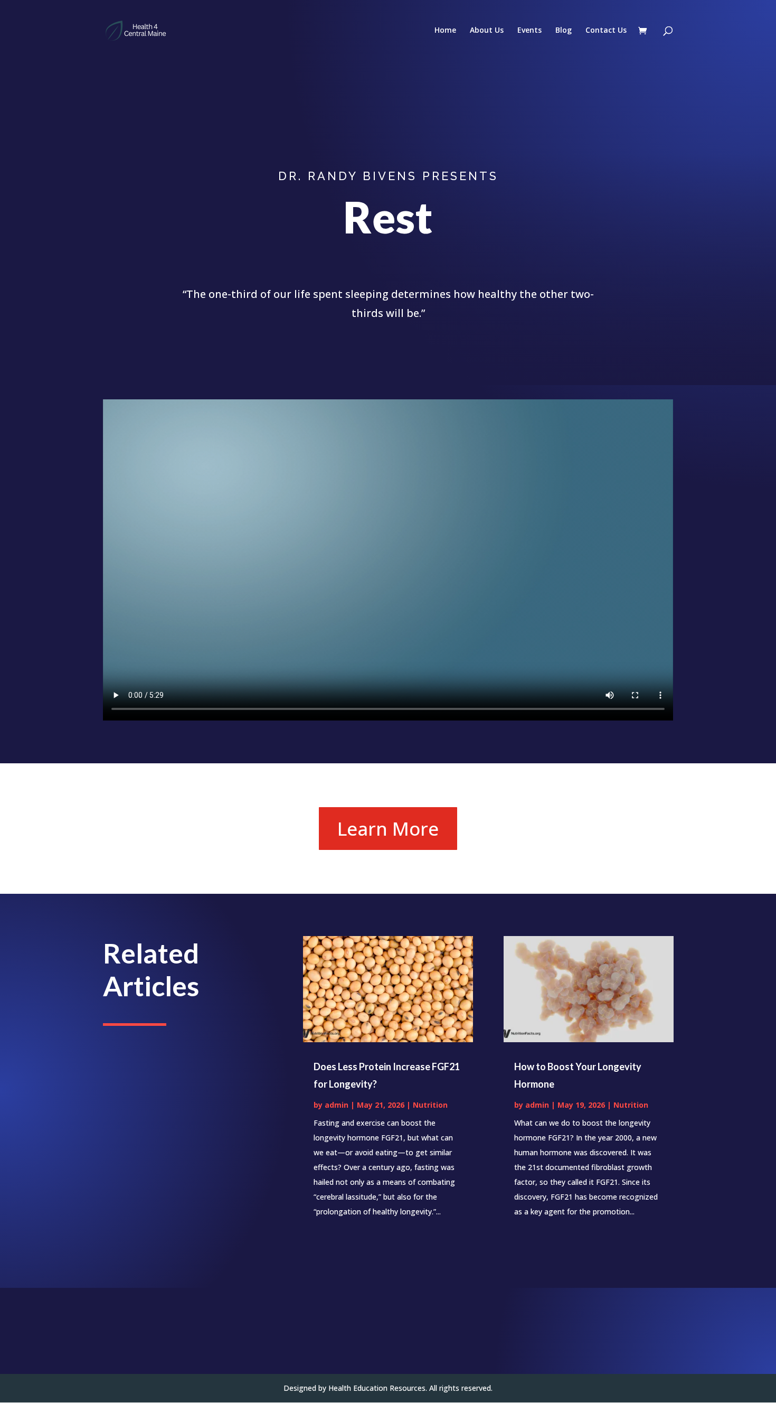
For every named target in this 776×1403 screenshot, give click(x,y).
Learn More (388, 828)
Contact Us (606, 30)
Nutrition (430, 1105)
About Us (487, 30)
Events (529, 30)
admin (336, 1105)
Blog (563, 30)
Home (445, 30)
